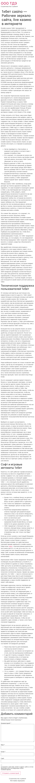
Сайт (2, 758)
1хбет (10, 546)
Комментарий (6, 723)
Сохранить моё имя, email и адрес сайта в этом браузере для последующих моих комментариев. (17, 768)
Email (3, 751)
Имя (3, 744)
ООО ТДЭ (9, 3)
